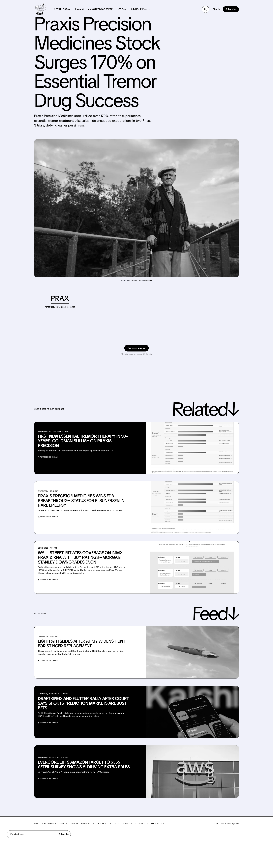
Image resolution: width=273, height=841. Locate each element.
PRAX (60, 298)
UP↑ (36, 824)
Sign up (63, 824)
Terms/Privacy (48, 824)
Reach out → (129, 824)
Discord (85, 824)
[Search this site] (205, 9)
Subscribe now (136, 348)
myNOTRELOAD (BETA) (100, 9)
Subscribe (231, 9)
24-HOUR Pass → (140, 9)
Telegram (114, 824)
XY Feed (122, 9)
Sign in (216, 9)
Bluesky (102, 824)
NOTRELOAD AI (62, 9)
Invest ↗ (79, 9)
